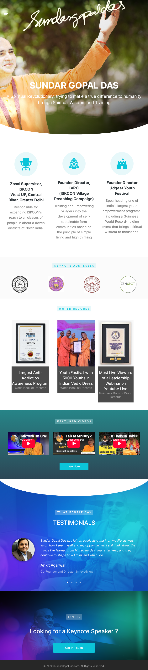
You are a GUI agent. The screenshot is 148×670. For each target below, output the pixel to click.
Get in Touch (74, 648)
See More (74, 466)
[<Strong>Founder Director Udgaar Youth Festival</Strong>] (122, 163)
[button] (6, 14)
